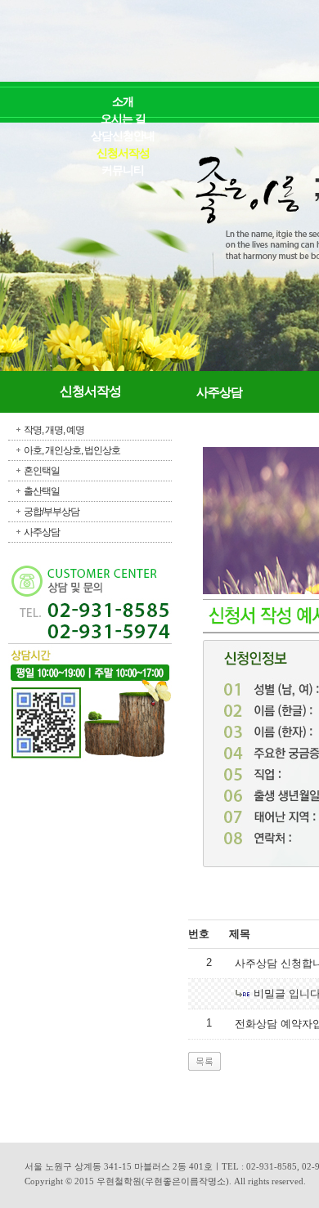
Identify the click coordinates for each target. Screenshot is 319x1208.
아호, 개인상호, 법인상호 (72, 450)
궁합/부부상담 (51, 511)
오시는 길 (123, 119)
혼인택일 (42, 470)
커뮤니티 (122, 170)
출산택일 (42, 491)
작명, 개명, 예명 (54, 430)
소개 (122, 102)
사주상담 (42, 532)
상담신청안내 (123, 136)
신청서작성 (123, 153)
